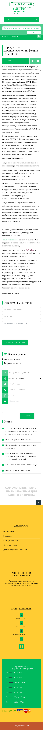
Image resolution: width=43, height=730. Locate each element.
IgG (28, 250)
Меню (8, 19)
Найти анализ (39, 36)
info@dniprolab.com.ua (21, 634)
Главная (5, 36)
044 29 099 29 (19, 11)
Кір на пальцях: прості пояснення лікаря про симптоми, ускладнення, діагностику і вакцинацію (21, 456)
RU (18, 14)
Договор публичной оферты (15, 550)
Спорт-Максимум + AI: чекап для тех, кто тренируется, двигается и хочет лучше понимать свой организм (22, 431)
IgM (33, 250)
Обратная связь (10, 545)
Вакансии (7, 536)
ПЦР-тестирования (11, 240)
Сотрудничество (10, 541)
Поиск (34, 33)
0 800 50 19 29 (19, 9)
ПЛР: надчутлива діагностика (18, 440)
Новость (15, 36)
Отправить (27, 416)
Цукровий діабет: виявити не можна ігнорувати (21, 446)
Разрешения (8, 531)
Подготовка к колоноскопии (18, 471)
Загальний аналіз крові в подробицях (21, 465)
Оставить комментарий (15, 342)
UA (14, 14)
